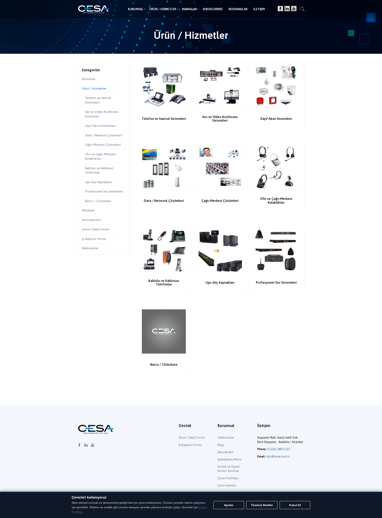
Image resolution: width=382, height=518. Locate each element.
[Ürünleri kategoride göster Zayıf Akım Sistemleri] (276, 85)
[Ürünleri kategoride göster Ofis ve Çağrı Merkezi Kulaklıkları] (276, 167)
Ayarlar (228, 505)
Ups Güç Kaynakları (220, 282)
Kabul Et (295, 505)
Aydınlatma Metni (229, 459)
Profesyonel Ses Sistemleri (276, 282)
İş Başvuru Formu (94, 238)
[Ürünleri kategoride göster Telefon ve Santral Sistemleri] (164, 85)
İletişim (259, 9)
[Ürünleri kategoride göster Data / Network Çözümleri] (164, 167)
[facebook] (280, 9)
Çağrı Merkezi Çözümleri (220, 201)
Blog (220, 445)
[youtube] (293, 9)
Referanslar (238, 9)
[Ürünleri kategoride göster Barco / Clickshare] (164, 331)
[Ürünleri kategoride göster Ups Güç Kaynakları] (220, 249)
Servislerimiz (213, 9)
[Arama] (302, 9)
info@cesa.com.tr (278, 456)
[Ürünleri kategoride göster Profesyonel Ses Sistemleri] (276, 249)
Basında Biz (225, 452)
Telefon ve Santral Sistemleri (164, 119)
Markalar (189, 9)
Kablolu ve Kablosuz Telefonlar (163, 282)
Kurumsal (135, 9)
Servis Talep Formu (95, 229)
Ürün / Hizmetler (162, 9)
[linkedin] (287, 9)
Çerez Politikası (228, 478)
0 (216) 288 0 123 (278, 449)
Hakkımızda (225, 437)
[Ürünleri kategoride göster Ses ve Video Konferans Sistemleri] (220, 85)
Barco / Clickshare (163, 365)
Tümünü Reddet (262, 505)
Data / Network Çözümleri (164, 201)
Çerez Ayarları (226, 485)
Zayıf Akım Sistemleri (276, 119)
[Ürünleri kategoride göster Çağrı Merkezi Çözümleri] (220, 167)
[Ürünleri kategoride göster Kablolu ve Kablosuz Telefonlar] (164, 249)
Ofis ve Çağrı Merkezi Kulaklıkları (276, 200)
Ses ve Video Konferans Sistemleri (220, 118)
